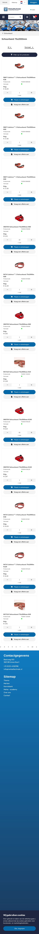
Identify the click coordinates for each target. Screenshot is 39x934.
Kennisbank (8, 686)
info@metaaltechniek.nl (13, 669)
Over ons (7, 692)
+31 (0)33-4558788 (11, 666)
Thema (6, 680)
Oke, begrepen (19, 928)
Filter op (21, 55)
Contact (7, 695)
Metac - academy (10, 689)
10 (32, 647)
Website (4, 2)
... (24, 647)
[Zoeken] (20, 17)
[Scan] (27, 17)
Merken (7, 683)
